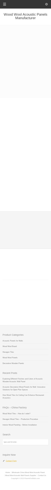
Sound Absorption (25, 150)
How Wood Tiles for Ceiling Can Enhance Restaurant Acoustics (23, 396)
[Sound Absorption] (26, 141)
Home (7, 472)
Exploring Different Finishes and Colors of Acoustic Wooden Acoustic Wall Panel (23, 380)
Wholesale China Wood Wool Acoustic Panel (28, 472)
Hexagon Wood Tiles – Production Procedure (20, 419)
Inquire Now (20, 221)
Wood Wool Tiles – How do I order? (16, 414)
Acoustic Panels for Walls (13, 341)
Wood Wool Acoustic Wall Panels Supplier (20, 475)
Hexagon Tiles (8, 352)
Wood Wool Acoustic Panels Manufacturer (25, 16)
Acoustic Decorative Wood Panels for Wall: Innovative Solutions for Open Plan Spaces (24, 388)
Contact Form (11, 461)
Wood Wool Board (10, 346)
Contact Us (42, 475)
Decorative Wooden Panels (13, 363)
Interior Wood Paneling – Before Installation (20, 425)
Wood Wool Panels (10, 358)
